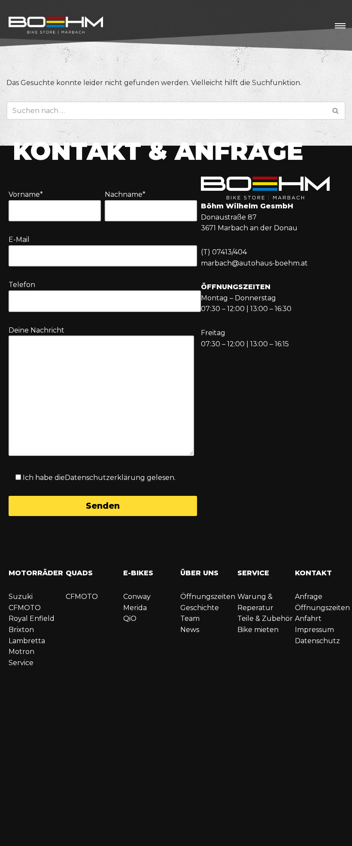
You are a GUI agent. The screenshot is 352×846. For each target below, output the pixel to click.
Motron (21, 651)
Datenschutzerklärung (105, 477)
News (189, 630)
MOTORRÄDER (36, 573)
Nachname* (125, 194)
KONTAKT (313, 573)
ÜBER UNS (199, 573)
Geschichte (199, 608)
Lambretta (27, 641)
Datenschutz (317, 641)
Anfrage (308, 597)
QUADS (79, 573)
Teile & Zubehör (265, 618)
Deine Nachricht (36, 330)
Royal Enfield (32, 618)
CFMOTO (25, 608)
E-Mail (19, 239)
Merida (135, 608)
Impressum (314, 630)
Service (21, 663)
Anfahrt (308, 618)
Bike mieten (258, 630)
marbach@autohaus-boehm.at (254, 263)
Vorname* (26, 194)
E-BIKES (138, 573)
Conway (137, 597)
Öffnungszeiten (207, 597)
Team (190, 618)
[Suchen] (336, 110)
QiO (130, 618)
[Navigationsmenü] (340, 26)
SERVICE (253, 573)
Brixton (21, 630)
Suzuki (21, 597)
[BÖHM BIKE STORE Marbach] (56, 26)
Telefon (22, 285)
